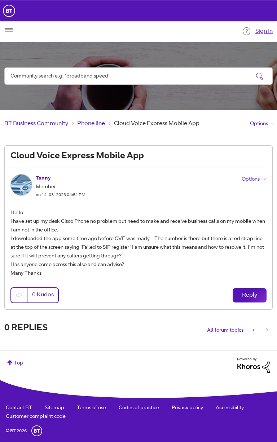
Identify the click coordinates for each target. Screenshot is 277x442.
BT (36, 430)
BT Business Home (9, 11)
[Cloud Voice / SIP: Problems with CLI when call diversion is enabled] (254, 330)
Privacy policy (187, 408)
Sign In (264, 31)
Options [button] (259, 124)
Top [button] (18, 363)
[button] (19, 295)
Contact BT (19, 408)
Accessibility (230, 408)
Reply (249, 295)
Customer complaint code (36, 416)
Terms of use (91, 408)
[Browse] (8, 30)
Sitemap (54, 408)
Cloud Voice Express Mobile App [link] (156, 124)
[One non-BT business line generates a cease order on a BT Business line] (266, 330)
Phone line (91, 124)
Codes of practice (139, 408)
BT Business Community (36, 124)
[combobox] (138, 76)
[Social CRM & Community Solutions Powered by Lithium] (253, 365)
